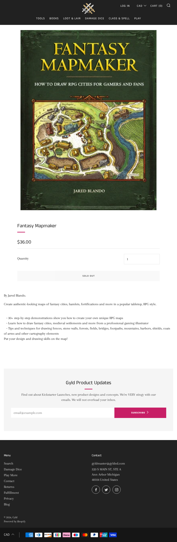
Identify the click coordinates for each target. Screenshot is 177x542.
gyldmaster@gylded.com (108, 463)
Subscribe (138, 413)
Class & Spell (119, 18)
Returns (9, 487)
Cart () (156, 6)
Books (54, 18)
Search (8, 463)
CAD (139, 6)
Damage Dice (94, 18)
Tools (40, 18)
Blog (7, 504)
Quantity (23, 258)
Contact (9, 481)
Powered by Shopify (14, 521)
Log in (125, 6)
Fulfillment (11, 493)
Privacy (9, 498)
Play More (10, 475)
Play (137, 18)
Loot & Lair (72, 18)
